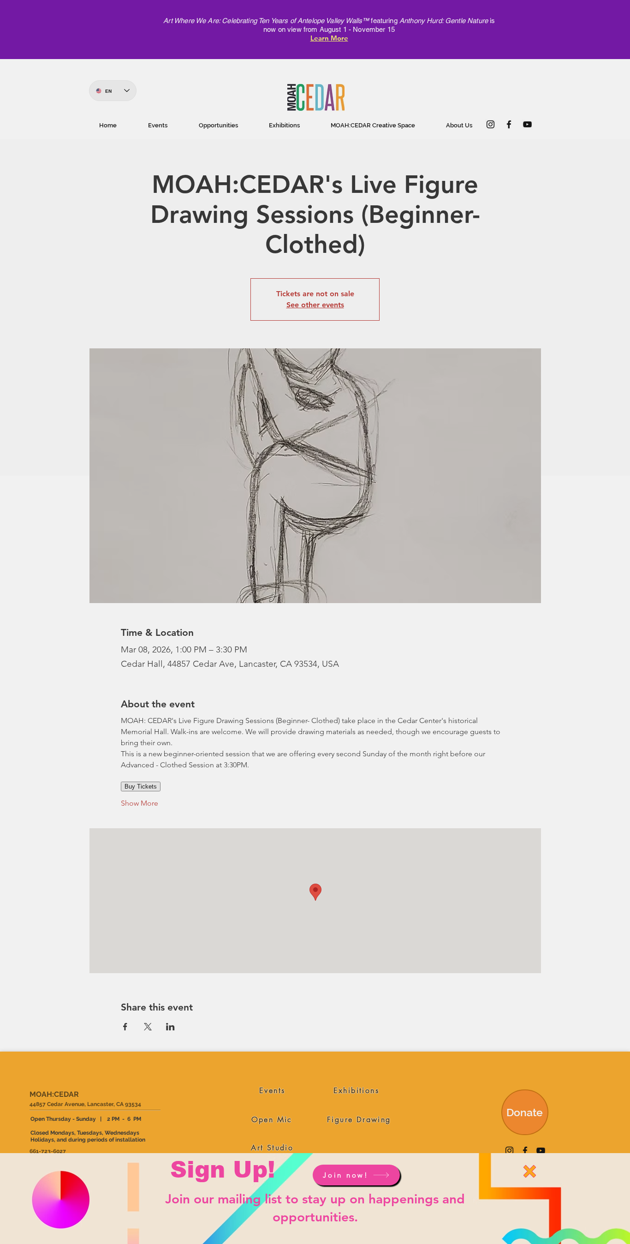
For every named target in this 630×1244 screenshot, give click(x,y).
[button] (529, 1171)
